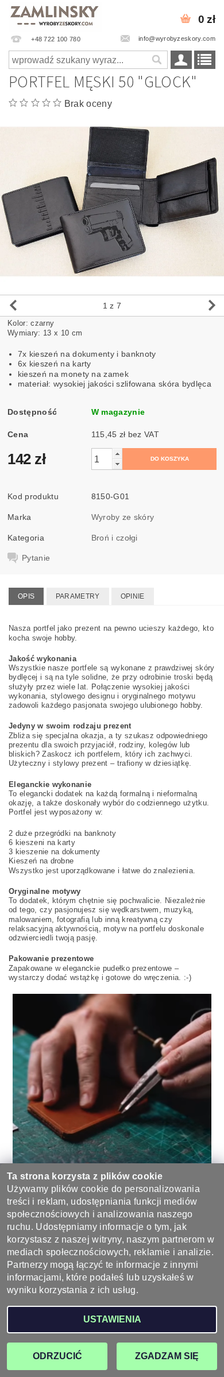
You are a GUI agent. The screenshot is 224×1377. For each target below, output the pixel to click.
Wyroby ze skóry (123, 517)
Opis (26, 596)
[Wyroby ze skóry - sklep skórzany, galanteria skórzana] (55, 15)
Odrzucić (57, 1356)
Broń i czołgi (114, 537)
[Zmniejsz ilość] (117, 463)
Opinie (133, 596)
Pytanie (36, 557)
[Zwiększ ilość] (117, 453)
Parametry (78, 596)
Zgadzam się (167, 1356)
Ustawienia (112, 1319)
